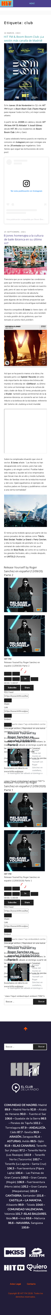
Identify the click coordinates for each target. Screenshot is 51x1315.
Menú (32, 3)
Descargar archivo (12, 728)
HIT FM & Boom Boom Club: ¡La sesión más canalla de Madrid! (24, 38)
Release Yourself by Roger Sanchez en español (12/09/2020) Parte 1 (25, 786)
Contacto (31, 1284)
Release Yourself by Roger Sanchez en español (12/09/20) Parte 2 (23, 571)
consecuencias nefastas (32, 296)
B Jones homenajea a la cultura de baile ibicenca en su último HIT (23, 239)
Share (27, 687)
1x (25, 678)
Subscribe (12, 687)
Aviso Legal (15, 1284)
